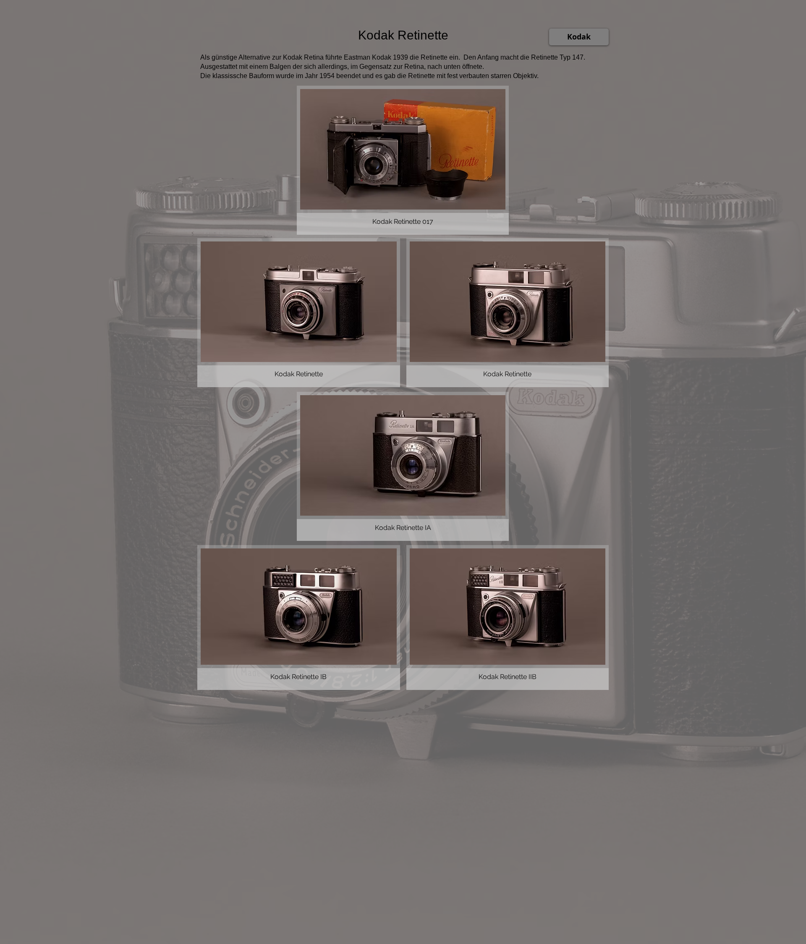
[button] (298, 312)
